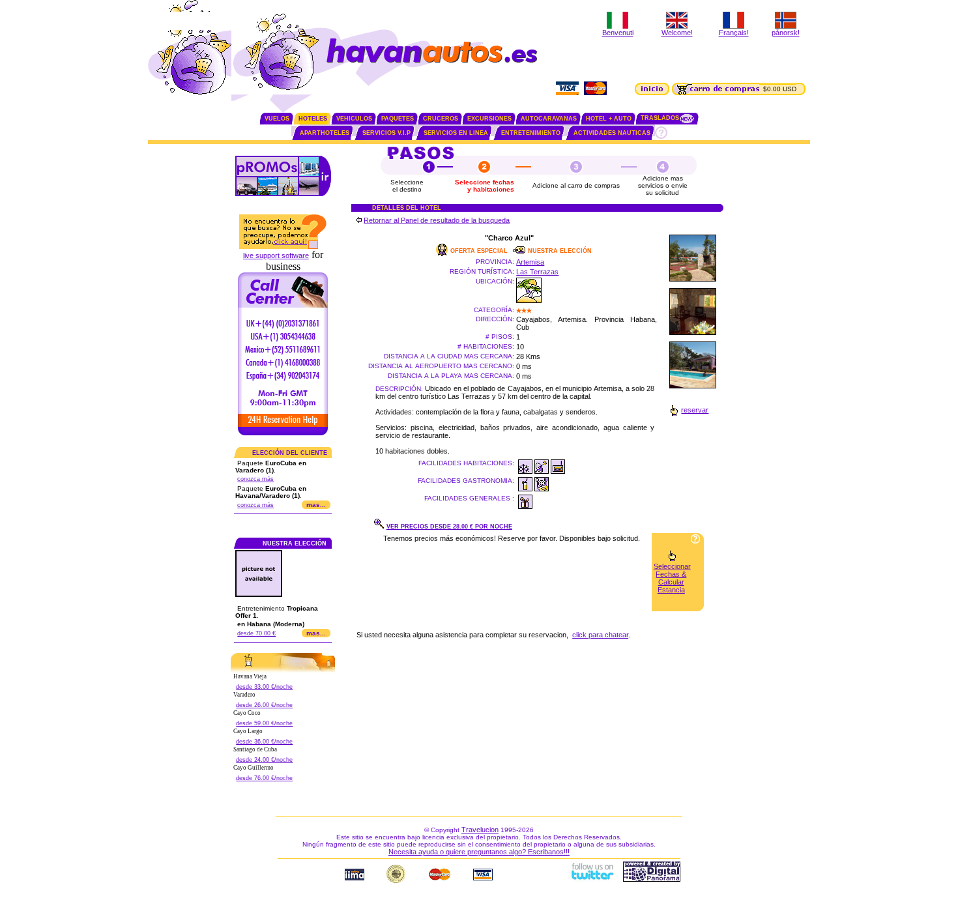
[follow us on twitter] (591, 879)
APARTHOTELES (324, 133)
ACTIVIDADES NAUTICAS (611, 133)
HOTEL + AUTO (608, 118)
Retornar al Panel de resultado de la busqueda (437, 220)
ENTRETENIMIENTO (530, 133)
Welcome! (677, 32)
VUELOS (277, 118)
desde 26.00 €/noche (264, 705)
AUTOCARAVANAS (549, 118)
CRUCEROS (440, 118)
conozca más (255, 479)
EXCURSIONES (489, 118)
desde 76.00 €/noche (264, 778)
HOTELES (312, 118)
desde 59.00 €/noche (264, 723)
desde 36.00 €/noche (264, 741)
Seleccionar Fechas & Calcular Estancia (672, 578)
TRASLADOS (660, 118)
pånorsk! (786, 32)
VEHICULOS (354, 118)
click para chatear (600, 635)
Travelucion (480, 829)
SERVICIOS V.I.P (386, 133)
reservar (694, 410)
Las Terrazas (537, 272)
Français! (734, 32)
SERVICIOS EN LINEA (456, 133)
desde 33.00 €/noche (264, 687)
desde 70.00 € (256, 633)
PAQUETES (397, 118)
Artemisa (530, 262)
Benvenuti (617, 32)
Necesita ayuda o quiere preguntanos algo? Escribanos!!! (479, 852)
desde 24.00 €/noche (264, 760)
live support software (276, 255)
